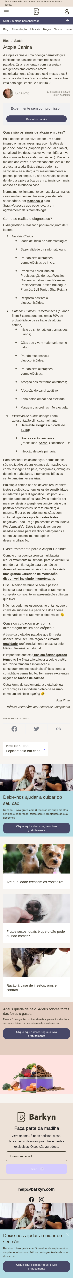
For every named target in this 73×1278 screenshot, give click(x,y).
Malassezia (35, 201)
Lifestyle (35, 29)
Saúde (58, 29)
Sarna (43, 443)
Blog (6, 29)
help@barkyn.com (36, 1189)
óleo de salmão (51, 689)
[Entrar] (67, 12)
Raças (47, 29)
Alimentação (19, 29)
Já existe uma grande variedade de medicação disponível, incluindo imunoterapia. (34, 574)
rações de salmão (31, 678)
